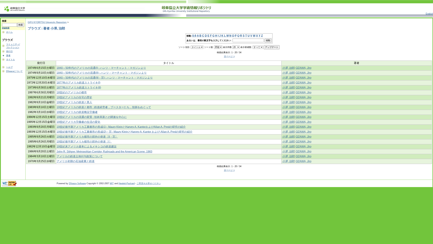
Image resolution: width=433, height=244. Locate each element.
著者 (8, 55)
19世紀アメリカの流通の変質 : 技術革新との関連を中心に (92, 117)
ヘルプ (9, 67)
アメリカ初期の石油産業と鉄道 (76, 161)
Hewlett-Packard (127, 183)
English (429, 13)
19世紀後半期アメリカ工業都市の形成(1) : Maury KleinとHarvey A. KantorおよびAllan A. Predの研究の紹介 (121, 126)
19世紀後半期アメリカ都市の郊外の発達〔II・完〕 (87, 136)
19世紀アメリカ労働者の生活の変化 (78, 121)
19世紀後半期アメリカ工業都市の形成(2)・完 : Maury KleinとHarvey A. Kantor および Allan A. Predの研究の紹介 (124, 131)
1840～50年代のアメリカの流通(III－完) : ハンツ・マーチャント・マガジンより (105, 77)
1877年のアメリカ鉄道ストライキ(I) (78, 82)
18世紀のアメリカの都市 (72, 92)
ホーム (9, 32)
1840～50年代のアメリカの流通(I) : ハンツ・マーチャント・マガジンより (101, 67)
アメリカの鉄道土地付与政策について (80, 156)
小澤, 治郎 (288, 67)
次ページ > (229, 56)
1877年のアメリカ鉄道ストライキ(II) (79, 87)
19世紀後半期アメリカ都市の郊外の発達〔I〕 (84, 141)
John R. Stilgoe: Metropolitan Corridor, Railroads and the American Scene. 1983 (104, 151)
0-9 (194, 35)
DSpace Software (77, 183)
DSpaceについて (14, 71)
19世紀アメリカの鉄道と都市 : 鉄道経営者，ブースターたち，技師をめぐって (104, 107)
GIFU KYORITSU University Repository (47, 22)
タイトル (10, 59)
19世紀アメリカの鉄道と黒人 (74, 102)
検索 (4, 21)
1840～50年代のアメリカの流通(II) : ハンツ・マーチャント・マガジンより (102, 72)
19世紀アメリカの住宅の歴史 (74, 97)
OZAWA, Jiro (303, 67)
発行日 (9, 51)
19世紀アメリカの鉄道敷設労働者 (77, 112)
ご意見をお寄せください (149, 183)
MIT (112, 183)
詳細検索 (5, 28)
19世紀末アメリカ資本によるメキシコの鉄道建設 (87, 146)
